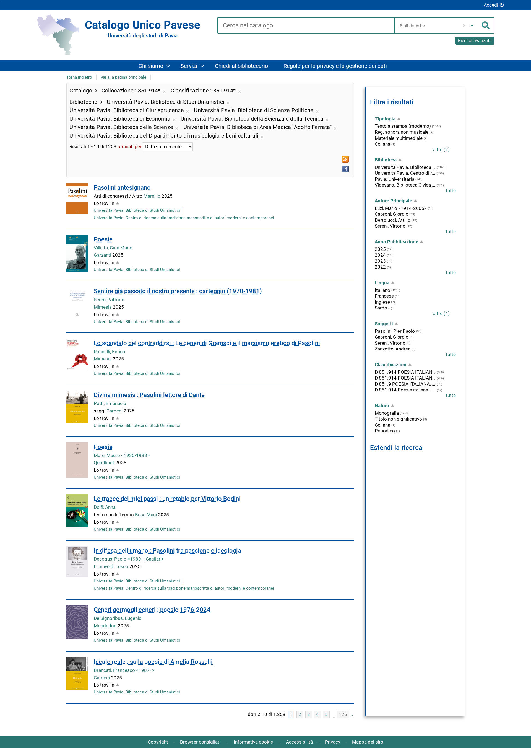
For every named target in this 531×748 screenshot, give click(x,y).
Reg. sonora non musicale (401, 132)
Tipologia (385, 119)
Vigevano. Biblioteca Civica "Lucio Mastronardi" (405, 185)
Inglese (382, 302)
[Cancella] (464, 25)
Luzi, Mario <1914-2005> (401, 208)
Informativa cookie (253, 742)
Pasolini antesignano (122, 187)
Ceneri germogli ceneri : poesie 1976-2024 (152, 609)
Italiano (382, 290)
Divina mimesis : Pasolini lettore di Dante (149, 394)
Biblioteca (386, 160)
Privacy (332, 742)
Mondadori (106, 625)
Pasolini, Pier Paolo (395, 331)
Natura (382, 405)
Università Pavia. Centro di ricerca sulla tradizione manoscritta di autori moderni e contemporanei (184, 217)
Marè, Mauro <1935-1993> (122, 455)
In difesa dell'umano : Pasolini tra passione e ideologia (167, 550)
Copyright (158, 742)
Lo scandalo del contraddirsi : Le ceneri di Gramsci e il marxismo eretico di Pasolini (207, 343)
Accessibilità (299, 742)
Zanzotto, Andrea (392, 349)
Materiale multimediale (399, 138)
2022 (380, 267)
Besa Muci (146, 514)
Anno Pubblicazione (396, 241)
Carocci (115, 411)
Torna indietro (79, 77)
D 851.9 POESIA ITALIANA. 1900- (405, 384)
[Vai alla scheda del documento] (77, 198)
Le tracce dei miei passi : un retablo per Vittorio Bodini (167, 498)
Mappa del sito (367, 742)
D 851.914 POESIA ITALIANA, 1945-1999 (405, 372)
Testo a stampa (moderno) (403, 126)
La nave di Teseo (111, 566)
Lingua (382, 282)
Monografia (387, 413)
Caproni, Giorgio (391, 214)
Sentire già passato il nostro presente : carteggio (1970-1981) (178, 291)
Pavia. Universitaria (394, 179)
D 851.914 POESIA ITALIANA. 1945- (405, 378)
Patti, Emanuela (110, 403)
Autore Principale (393, 200)
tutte (451, 190)
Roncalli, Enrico (109, 351)
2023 (380, 261)
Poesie (103, 239)
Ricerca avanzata (475, 40)
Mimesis (103, 307)
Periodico (385, 431)
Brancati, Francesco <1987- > (124, 670)
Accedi (491, 5)
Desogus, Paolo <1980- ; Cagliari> (129, 559)
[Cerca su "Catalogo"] (306, 26)
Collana (382, 144)
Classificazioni (391, 364)
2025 (380, 249)
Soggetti (384, 323)
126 (343, 714)
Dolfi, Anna (105, 507)
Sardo (381, 308)
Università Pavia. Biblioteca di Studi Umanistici (137, 210)
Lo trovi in (104, 203)
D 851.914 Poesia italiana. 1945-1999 (405, 390)
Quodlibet (104, 462)
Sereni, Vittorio (109, 299)
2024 (380, 255)
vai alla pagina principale (123, 77)
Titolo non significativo (398, 419)
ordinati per (130, 146)
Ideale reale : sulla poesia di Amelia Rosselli (153, 661)
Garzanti (103, 255)
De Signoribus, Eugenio (118, 618)
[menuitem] (154, 65)
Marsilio (153, 196)
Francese (384, 296)
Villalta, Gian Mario (113, 248)
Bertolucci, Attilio (392, 220)
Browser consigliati (200, 742)
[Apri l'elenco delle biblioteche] (472, 25)
